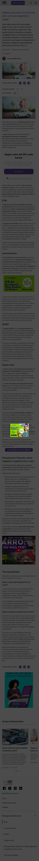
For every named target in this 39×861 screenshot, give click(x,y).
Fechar (24, 425)
